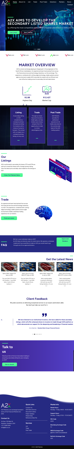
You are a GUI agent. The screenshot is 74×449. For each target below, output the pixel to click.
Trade (35, 2)
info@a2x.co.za (5, 427)
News (69, 2)
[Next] (71, 25)
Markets (61, 2)
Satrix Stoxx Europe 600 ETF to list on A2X (64, 274)
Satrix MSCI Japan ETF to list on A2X (46, 274)
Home (15, 2)
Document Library (31, 411)
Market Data (29, 416)
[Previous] (2, 25)
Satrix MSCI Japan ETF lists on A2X (9, 274)
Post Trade (43, 2)
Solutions (53, 2)
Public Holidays (30, 413)
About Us (22, 2)
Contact (70, 5)
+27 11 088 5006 (6, 425)
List (29, 2)
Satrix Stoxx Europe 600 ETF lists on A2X (28, 274)
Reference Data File (31, 418)
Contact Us (29, 407)
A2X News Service (31, 409)
